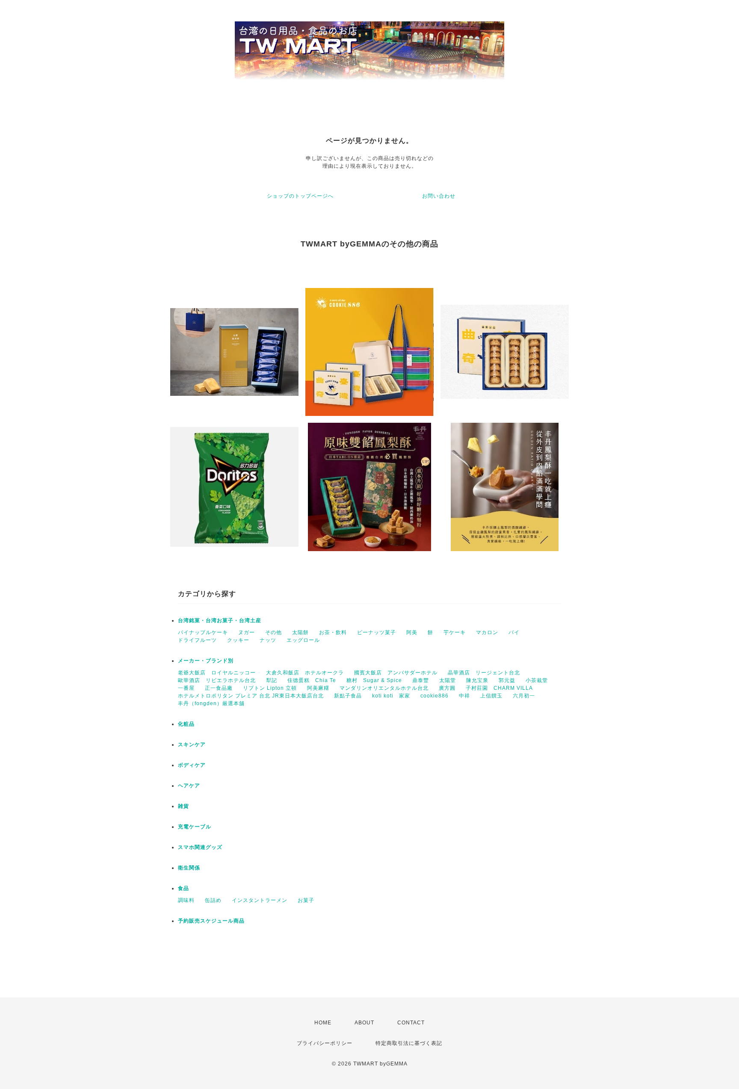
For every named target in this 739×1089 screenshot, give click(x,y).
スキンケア (192, 745)
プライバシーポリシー (324, 1043)
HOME (322, 1023)
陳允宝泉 (477, 680)
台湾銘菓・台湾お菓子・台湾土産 (219, 620)
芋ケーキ (454, 632)
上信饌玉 (491, 696)
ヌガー (246, 632)
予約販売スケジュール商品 (211, 921)
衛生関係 (189, 868)
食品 (183, 888)
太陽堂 (447, 680)
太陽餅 (300, 632)
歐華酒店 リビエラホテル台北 (217, 680)
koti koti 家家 (391, 696)
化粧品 (186, 724)
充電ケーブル (194, 827)
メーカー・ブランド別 (206, 661)
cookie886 (434, 696)
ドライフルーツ (197, 640)
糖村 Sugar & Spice (374, 680)
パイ (514, 632)
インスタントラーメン (259, 900)
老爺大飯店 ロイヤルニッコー (217, 673)
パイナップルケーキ (203, 632)
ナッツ (268, 640)
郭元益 (507, 680)
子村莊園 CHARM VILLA (499, 688)
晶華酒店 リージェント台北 (484, 673)
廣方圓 (447, 688)
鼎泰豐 (420, 680)
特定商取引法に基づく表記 (408, 1043)
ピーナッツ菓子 (376, 632)
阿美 (411, 632)
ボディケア (192, 765)
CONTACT (411, 1023)
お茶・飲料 (333, 632)
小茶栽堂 (537, 680)
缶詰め (213, 900)
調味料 (186, 900)
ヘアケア (189, 786)
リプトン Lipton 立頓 (270, 688)
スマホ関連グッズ (200, 847)
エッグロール (303, 640)
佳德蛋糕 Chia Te (311, 680)
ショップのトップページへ (300, 196)
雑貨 (183, 806)
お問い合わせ (438, 196)
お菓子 (306, 900)
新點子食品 (348, 696)
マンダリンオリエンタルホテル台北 (384, 688)
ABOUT (364, 1023)
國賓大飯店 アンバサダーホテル (395, 673)
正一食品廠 (219, 688)
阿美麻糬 (318, 688)
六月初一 (524, 696)
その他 (273, 632)
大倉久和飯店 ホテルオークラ (305, 673)
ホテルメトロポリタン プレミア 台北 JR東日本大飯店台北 (251, 696)
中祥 (464, 696)
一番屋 (186, 688)
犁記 (271, 680)
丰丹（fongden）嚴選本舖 (211, 703)
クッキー (238, 640)
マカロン (487, 632)
